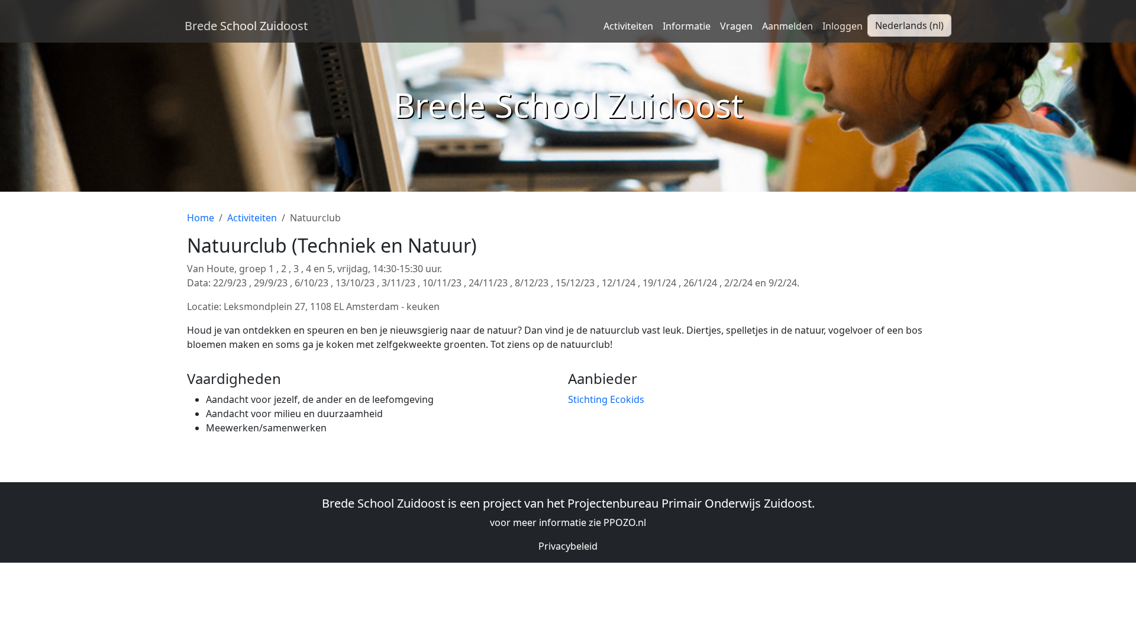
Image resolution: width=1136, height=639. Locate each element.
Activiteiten (628, 26)
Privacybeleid (568, 546)
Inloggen (842, 26)
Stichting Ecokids (606, 399)
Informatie (687, 26)
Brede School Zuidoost (246, 26)
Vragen (736, 26)
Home (200, 217)
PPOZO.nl (625, 522)
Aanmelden (787, 26)
